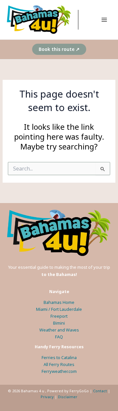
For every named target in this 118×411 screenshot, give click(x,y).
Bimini (59, 323)
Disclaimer (67, 396)
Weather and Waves (59, 330)
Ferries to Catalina (59, 357)
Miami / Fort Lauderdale (59, 309)
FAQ (59, 337)
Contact (100, 390)
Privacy (47, 396)
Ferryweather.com (59, 371)
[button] (59, 49)
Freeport (59, 316)
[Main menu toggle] (104, 19)
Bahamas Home (59, 302)
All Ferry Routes (59, 364)
